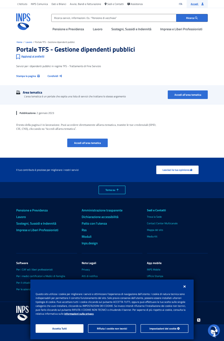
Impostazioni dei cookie (163, 328)
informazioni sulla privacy (79, 314)
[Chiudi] (184, 286)
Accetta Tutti (59, 328)
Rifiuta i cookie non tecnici (112, 328)
